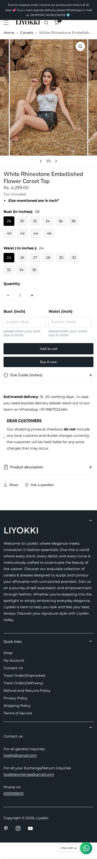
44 (35, 233)
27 (35, 257)
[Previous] (41, 161)
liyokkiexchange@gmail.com (29, 774)
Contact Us (13, 668)
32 (35, 221)
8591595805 (14, 793)
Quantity (12, 283)
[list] (48, 102)
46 (49, 233)
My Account (14, 660)
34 (48, 221)
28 (9, 221)
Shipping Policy (17, 705)
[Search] (46, 22)
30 (22, 221)
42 (22, 233)
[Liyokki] (28, 22)
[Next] (56, 161)
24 (9, 257)
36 (61, 221)
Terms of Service (18, 713)
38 (73, 221)
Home (9, 32)
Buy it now (48, 362)
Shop (8, 653)
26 (22, 257)
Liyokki (42, 818)
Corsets (26, 32)
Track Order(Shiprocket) (24, 675)
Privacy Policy (16, 698)
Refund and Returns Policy (27, 690)
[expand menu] (6, 22)
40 (9, 233)
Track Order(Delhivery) (23, 683)
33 (9, 269)
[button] (56, 22)
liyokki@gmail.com (20, 755)
